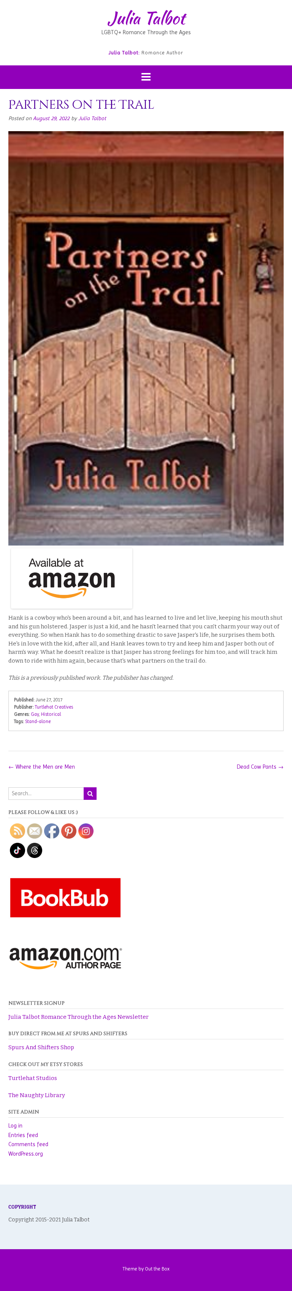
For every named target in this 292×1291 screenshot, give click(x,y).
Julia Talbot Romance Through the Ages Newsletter (78, 1016)
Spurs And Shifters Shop (41, 1047)
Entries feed (23, 1135)
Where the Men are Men (41, 766)
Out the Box (157, 1269)
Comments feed (28, 1144)
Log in (15, 1125)
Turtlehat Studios (32, 1078)
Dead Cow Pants (260, 766)
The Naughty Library (36, 1095)
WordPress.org (25, 1153)
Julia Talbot (146, 18)
